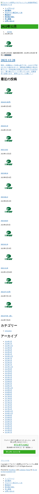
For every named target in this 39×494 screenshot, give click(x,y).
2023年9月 (8, 348)
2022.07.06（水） (7, 316)
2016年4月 (8, 424)
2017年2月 (8, 409)
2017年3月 (8, 407)
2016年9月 (8, 415)
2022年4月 (8, 362)
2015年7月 (8, 432)
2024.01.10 (4, 126)
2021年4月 (8, 375)
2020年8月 (8, 381)
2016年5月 (8, 422)
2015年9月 (8, 430)
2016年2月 (8, 426)
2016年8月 (8, 417)
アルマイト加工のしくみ (13, 483)
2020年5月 (8, 384)
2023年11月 (9, 346)
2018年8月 (8, 392)
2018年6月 (8, 394)
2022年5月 (8, 360)
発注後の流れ (9, 487)
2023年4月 (8, 352)
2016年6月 (8, 419)
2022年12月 (9, 356)
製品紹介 (8, 485)
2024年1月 (8, 343)
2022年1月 (8, 365)
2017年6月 (8, 403)
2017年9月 (8, 396)
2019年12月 (9, 388)
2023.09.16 (4, 173)
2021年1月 (8, 377)
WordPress (12, 470)
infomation (7, 55)
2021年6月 (8, 373)
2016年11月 (9, 413)
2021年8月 (8, 371)
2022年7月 (8, 358)
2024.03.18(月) (6, 102)
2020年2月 (8, 386)
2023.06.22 (4, 197)
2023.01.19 (4, 244)
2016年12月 (9, 411)
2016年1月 (8, 428)
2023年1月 (8, 354)
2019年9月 (8, 390)
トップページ (9, 478)
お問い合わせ (9, 491)
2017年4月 (8, 405)
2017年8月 (8, 398)
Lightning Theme (24, 470)
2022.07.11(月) (6, 292)
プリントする (5, 460)
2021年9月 (8, 369)
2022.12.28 (8, 60)
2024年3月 (8, 341)
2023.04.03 (4, 221)
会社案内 (8, 481)
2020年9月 (8, 379)
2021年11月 (9, 367)
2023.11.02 (4, 150)
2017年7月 (8, 400)
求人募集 (8, 489)
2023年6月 (8, 350)
